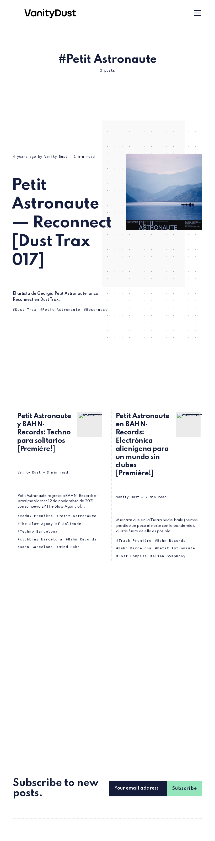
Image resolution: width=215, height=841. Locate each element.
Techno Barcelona (39, 531)
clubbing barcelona (41, 539)
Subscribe (184, 788)
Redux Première (36, 516)
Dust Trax (25, 309)
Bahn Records (82, 539)
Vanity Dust (55, 156)
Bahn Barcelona (36, 547)
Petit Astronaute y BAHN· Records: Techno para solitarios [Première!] (44, 433)
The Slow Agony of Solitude (50, 524)
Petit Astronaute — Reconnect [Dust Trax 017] (62, 223)
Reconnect (97, 309)
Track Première (135, 540)
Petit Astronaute (61, 309)
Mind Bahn (69, 547)
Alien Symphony (169, 556)
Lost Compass (133, 556)
